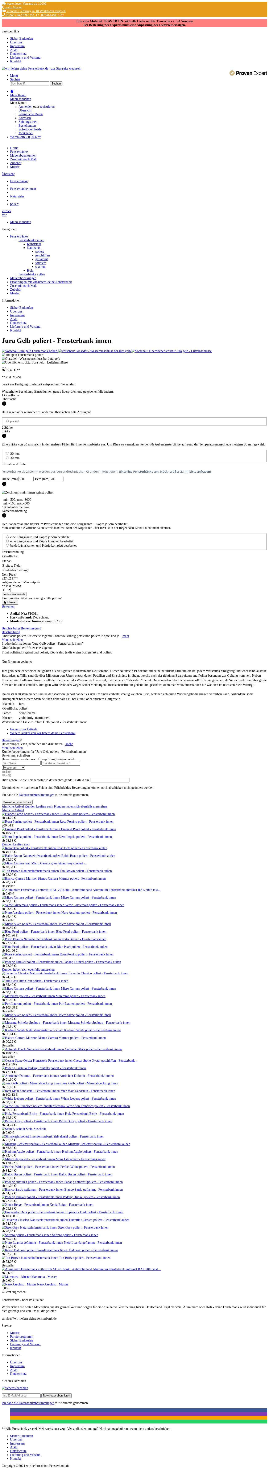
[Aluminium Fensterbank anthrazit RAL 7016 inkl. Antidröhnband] (47, 890)
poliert (39, 251)
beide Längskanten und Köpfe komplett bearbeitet (43, 545)
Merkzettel (25, 133)
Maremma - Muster (44, 1276)
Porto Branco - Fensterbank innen (84, 939)
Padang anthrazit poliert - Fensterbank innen (93, 1182)
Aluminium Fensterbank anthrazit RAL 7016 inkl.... (127, 890)
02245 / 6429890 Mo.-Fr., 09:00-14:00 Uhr (34, 15)
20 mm (15, 453)
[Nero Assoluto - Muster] (19, 1284)
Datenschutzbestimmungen (36, 795)
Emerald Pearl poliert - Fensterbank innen (88, 829)
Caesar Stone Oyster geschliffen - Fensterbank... (105, 1060)
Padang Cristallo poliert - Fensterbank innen (57, 1068)
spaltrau (40, 266)
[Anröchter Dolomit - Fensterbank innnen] (31, 1075)
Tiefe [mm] (42, 479)
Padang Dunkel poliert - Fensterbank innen (91, 1197)
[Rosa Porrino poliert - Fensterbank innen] (31, 821)
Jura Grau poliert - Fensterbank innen (43, 981)
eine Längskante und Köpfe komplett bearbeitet (41, 541)
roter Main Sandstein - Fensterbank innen (88, 1091)
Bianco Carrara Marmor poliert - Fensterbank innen (72, 878)
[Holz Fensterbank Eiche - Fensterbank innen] (33, 1113)
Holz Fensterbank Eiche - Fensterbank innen (94, 1113)
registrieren (47, 106)
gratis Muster (13, 7)
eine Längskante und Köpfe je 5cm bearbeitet (40, 537)
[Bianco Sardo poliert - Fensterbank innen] (31, 814)
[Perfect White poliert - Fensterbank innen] (31, 1166)
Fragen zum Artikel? (23, 729)
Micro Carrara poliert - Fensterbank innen (88, 897)
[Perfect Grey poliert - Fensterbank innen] (30, 1121)
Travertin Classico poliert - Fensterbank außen (99, 1220)
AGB (13, 50)
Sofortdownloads (29, 129)
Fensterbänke (19, 236)
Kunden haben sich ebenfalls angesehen (80, 806)
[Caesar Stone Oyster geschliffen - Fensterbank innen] (37, 1060)
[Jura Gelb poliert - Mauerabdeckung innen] (32, 1083)
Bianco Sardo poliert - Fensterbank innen (87, 814)
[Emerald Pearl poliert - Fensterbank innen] (31, 829)
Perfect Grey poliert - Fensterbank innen (85, 1121)
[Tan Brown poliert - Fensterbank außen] (31, 871)
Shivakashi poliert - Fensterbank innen (78, 1136)
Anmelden (25, 106)
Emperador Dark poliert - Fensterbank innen (94, 1212)
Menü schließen (20, 99)
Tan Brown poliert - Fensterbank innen (85, 1258)
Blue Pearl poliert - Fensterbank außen (82, 946)
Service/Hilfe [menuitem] (21, 46)
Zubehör (15, 289)
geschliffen (42, 255)
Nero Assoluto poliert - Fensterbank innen (89, 912)
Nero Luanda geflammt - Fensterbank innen (93, 1242)
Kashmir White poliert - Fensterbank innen (92, 1030)
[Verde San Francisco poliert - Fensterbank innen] (34, 1106)
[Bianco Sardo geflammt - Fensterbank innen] (33, 1189)
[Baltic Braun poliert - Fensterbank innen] (30, 1174)
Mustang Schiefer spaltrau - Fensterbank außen (99, 1144)
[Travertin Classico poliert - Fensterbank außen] (35, 1220)
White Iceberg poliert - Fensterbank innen (88, 1098)
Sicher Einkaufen (21, 38)
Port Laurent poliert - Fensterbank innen (85, 1003)
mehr (125, 636)
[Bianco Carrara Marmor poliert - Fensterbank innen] (20, 878)
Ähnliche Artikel (13, 806)
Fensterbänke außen (31, 274)
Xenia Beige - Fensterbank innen (71, 1204)
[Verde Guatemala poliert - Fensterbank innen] (33, 905)
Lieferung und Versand (25, 57)
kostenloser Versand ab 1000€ (26, 3)
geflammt (41, 259)
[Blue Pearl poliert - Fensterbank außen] (29, 946)
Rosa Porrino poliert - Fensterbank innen (86, 821)
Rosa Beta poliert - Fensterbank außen (82, 848)
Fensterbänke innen (31, 240)
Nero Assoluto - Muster (52, 1284)
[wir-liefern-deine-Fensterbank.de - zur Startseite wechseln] (41, 68)
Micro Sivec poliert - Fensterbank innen (84, 924)
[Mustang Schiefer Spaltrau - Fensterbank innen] (35, 1022)
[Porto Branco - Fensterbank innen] (32, 939)
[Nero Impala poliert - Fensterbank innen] (30, 836)
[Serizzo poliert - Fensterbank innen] (27, 1235)
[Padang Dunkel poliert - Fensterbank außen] (32, 962)
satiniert (40, 263)
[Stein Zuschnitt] (14, 1129)
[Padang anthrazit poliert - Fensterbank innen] (33, 1182)
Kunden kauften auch (39, 806)
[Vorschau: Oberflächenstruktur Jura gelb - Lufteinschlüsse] (172, 351)
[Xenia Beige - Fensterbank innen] (26, 1204)
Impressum (17, 46)
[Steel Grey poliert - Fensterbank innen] (30, 1227)
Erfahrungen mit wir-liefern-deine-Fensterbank (41, 282)
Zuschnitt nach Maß (23, 285)
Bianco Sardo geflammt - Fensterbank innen (93, 1189)
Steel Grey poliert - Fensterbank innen (83, 1227)
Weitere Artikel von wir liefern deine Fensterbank (42, 733)
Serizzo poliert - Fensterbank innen (75, 1235)
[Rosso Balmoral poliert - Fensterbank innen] (31, 1250)
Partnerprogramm (21, 1336)
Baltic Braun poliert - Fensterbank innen (85, 1174)
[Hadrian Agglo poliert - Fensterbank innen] (32, 1151)
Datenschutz (18, 53)
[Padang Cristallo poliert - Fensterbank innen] (15, 1068)
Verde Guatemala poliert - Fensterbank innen (94, 905)
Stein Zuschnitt (36, 1129)
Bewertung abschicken (17, 802)
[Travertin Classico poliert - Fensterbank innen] (35, 973)
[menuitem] (138, 38)
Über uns (16, 42)
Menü (14, 75)
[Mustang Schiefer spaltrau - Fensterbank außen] (35, 1144)
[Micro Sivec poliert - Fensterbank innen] (30, 924)
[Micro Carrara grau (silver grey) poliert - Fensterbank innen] (16, 863)
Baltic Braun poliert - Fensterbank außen (88, 855)
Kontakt (15, 61)
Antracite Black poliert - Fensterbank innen (93, 1049)
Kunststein (34, 244)
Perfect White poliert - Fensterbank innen (87, 1166)
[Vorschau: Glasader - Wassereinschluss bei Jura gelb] (95, 351)
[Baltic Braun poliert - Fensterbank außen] (31, 855)
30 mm (15, 458)
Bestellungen (27, 125)
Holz (30, 270)
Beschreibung (11, 628)
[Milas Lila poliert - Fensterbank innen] (29, 1159)
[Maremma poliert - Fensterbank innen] (29, 996)
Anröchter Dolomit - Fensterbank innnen (87, 1075)
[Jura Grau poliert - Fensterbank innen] (10, 981)
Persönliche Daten (30, 114)
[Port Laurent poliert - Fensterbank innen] (30, 1003)
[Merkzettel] (12, 91)
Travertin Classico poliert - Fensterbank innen (98, 973)
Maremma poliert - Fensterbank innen (80, 996)
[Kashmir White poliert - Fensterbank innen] (33, 1030)
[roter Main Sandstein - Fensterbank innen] (31, 1091)
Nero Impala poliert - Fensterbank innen (85, 836)
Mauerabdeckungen (23, 278)
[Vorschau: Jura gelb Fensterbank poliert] (30, 351)
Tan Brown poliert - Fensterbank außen (86, 871)
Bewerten (8, 606)
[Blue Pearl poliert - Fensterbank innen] (29, 931)
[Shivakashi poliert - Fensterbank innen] (27, 1136)
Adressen (24, 118)
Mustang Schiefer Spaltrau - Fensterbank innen (99, 1022)
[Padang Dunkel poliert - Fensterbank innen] (32, 1197)
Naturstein (34, 248)
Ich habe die (10, 1403)
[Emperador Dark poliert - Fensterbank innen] (33, 1212)
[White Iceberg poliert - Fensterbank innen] (31, 1098)
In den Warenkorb (14, 594)
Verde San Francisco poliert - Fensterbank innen (98, 1106)
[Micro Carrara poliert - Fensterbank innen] (31, 897)
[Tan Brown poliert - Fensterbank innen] (30, 1258)
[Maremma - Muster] (16, 1276)
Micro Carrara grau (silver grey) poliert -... (59, 863)
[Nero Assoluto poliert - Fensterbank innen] (31, 912)
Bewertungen (31, 628)
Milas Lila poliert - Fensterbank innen (80, 1159)
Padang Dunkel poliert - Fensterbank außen (92, 962)
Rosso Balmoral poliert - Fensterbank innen (89, 1250)
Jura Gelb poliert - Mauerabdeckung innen (90, 1083)
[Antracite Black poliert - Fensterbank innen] (33, 1049)
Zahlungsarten (27, 121)
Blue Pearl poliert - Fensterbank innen (81, 931)
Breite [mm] (10, 479)
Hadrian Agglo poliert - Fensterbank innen (90, 1151)
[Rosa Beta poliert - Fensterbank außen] (29, 848)
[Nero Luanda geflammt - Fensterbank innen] (33, 1242)
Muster (14, 293)
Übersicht (24, 110)
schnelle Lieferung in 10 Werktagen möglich (36, 11)
